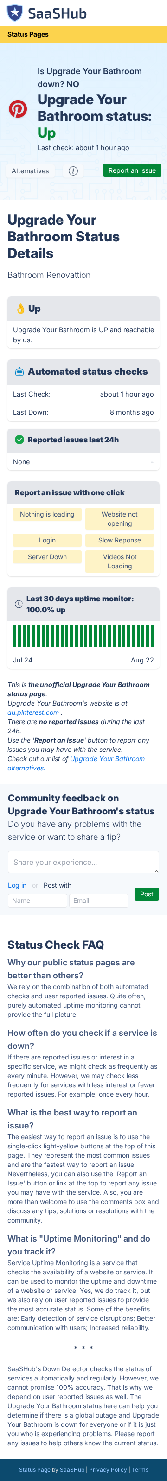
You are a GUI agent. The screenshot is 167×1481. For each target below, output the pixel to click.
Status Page (35, 1469)
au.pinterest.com (33, 712)
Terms (140, 1469)
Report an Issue (132, 170)
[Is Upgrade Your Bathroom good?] (73, 171)
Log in (18, 885)
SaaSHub (72, 1469)
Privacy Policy (108, 1469)
